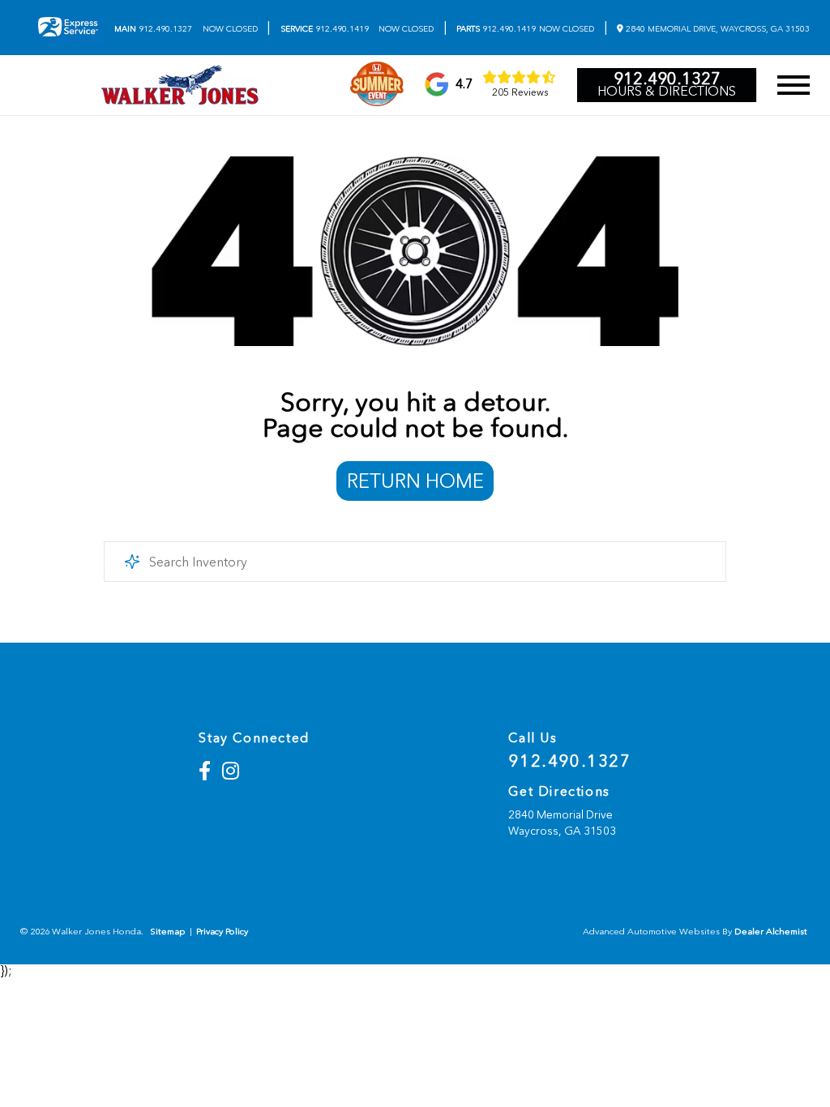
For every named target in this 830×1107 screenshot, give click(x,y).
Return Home (415, 481)
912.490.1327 (153, 29)
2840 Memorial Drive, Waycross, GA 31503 (716, 28)
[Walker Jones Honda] (180, 85)
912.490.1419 (324, 29)
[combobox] (415, 561)
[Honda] (45, 85)
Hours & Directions (666, 91)
